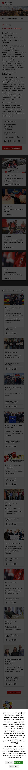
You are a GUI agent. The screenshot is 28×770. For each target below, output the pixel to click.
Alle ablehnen (9, 762)
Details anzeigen (14, 766)
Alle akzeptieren (18, 762)
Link (17, 742)
